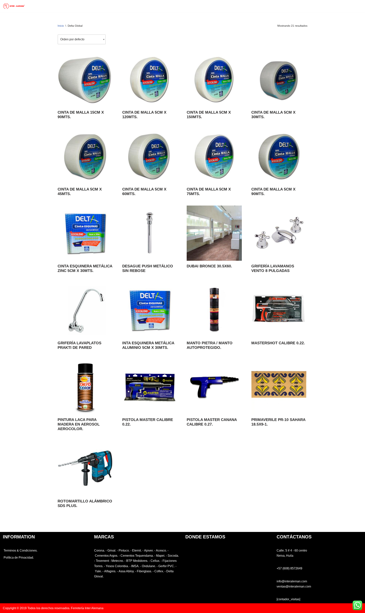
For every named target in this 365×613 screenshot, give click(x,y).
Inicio (61, 25)
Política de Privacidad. (18, 557)
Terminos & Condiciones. (20, 550)
